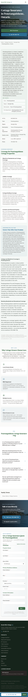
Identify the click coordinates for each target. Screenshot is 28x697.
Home (2, 42)
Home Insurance (4, 650)
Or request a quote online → (11, 521)
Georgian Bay (17, 42)
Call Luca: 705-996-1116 (12, 517)
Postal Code (6, 586)
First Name (5, 550)
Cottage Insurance (9, 42)
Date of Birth (5, 561)
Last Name (5, 555)
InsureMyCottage (7, 625)
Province (5, 581)
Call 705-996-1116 (12, 694)
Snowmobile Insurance (6, 648)
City (4, 575)
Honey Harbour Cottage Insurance (9, 496)
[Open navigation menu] (25, 2)
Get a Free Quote (14, 30)
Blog (2, 661)
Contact (3, 663)
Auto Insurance (4, 652)
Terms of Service (11, 683)
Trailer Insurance (4, 644)
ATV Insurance (4, 646)
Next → (22, 608)
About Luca (3, 658)
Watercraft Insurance (5, 639)
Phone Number (6, 600)
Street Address (6, 570)
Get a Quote (3, 665)
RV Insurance (4, 641)
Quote (24, 694)
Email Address (6, 595)
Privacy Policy (4, 683)
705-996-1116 (6, 631)
